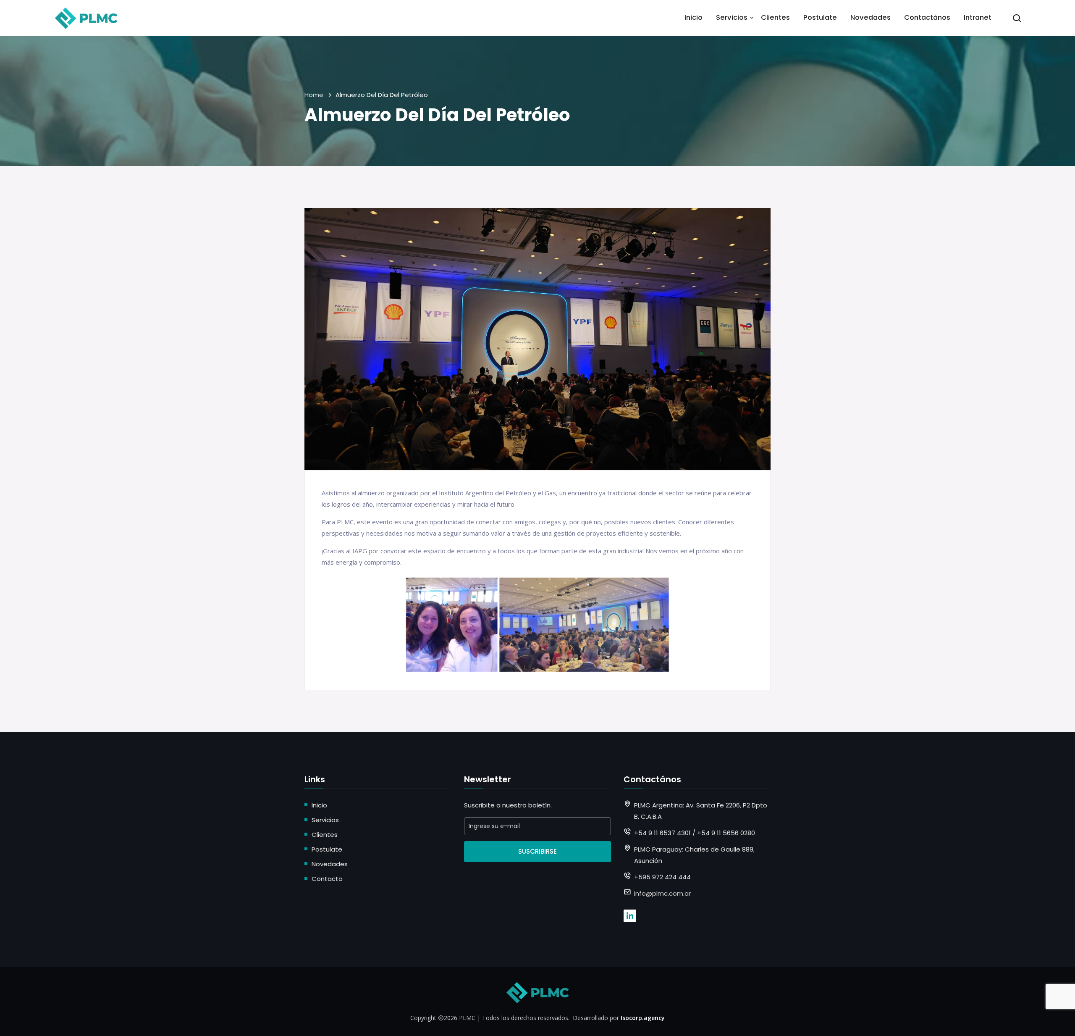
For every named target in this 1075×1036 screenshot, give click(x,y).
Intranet (977, 17)
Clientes (775, 17)
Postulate (820, 17)
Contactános (927, 17)
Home (313, 94)
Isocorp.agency (643, 1018)
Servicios (731, 17)
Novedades (870, 17)
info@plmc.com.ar (662, 893)
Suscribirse (537, 851)
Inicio (693, 17)
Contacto (327, 878)
